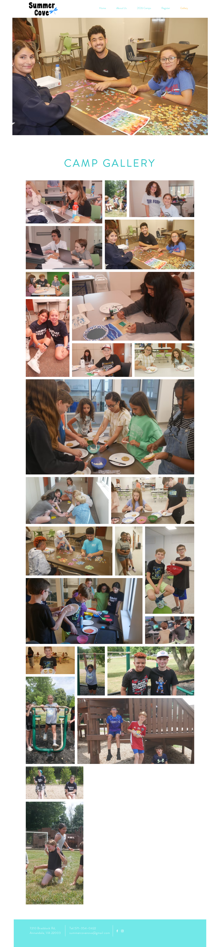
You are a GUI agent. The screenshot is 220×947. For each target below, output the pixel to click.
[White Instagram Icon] (122, 931)
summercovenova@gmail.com (89, 933)
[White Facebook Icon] (117, 931)
